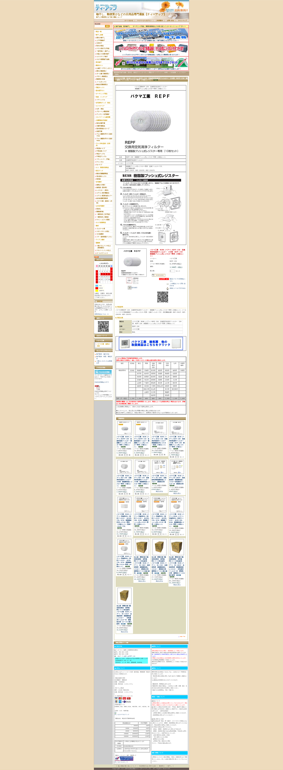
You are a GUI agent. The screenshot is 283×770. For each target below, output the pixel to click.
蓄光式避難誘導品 (102, 173)
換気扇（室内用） (102, 187)
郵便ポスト (99, 65)
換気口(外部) (100, 185)
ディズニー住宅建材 (102, 114)
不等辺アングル (101, 156)
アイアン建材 (100, 239)
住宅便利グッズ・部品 (103, 103)
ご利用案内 (159, 20)
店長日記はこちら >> (102, 314)
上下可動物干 (100, 40)
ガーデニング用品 (101, 93)
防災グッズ (99, 170)
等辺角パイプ (100, 148)
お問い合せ (170, 20)
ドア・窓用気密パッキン (104, 237)
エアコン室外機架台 (102, 193)
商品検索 (97, 24)
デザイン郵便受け (102, 76)
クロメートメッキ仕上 (103, 250)
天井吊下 (99, 43)
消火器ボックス (101, 176)
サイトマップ (182, 20)
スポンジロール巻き (102, 231)
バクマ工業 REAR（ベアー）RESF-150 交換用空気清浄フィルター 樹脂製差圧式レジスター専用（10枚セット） (159, 441)
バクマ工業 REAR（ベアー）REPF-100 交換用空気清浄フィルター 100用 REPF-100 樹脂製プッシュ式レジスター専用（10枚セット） (177, 443)
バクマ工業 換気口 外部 (104, 345)
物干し (169, 766)
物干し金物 (99, 35)
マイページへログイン (144, 20)
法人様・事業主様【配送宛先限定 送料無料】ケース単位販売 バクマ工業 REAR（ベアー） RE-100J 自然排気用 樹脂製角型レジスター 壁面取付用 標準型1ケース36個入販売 (142, 565)
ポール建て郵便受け (102, 73)
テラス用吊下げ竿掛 (102, 48)
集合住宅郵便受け (102, 84)
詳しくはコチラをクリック (122, 714)
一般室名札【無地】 (102, 217)
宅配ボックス (100, 87)
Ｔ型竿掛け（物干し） (103, 51)
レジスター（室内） (102, 190)
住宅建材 (99, 182)
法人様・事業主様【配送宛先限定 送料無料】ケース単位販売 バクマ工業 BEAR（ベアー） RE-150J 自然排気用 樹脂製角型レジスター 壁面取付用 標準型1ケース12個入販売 (159, 565)
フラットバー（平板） (103, 159)
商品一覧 (99, 31)
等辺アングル (100, 154)
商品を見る (159, 491)
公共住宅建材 (100, 206)
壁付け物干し (100, 37)
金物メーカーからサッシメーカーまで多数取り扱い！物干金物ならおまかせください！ (151, 40)
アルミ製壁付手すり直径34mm (104, 135)
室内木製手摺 (100, 123)
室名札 (98, 209)
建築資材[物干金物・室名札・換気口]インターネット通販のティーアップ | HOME (141, 72)
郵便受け (162, 766)
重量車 (98, 243)
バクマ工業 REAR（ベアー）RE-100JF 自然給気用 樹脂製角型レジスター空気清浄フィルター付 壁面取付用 (177, 480)
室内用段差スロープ (102, 128)
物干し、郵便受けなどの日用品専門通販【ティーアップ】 (131, 14)
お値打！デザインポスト (104, 68)
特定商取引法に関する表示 (147, 766)
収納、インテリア (101, 97)
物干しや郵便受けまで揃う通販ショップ (109, 17)
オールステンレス (102, 253)
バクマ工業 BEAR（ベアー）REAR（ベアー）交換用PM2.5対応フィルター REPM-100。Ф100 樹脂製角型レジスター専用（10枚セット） (176, 520)
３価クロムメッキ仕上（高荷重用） (103, 246)
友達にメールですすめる (177, 288)
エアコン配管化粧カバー (104, 195)
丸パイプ (99, 164)
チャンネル (100, 162)
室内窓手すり (100, 90)
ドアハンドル (100, 100)
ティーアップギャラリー (105, 350)
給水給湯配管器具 (102, 198)
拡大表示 (134, 287)
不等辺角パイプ (101, 151)
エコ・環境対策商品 (102, 167)
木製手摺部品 (100, 126)
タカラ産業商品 (101, 222)
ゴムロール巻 (100, 228)
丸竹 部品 (100, 109)
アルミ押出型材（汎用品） (103, 144)
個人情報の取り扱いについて (127, 766)
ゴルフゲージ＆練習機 (103, 117)
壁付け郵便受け (101, 71)
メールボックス (101, 82)
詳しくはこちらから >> (121, 762)
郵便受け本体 (100, 79)
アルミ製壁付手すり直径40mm (104, 139)
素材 (97, 226)
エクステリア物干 (102, 56)
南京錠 (98, 179)
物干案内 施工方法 (102, 354)
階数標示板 (100, 211)
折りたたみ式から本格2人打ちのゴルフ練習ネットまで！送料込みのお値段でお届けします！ (151, 69)
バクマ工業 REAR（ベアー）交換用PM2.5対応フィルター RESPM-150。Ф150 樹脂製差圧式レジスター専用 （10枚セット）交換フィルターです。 (124, 520)
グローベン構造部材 (102, 111)
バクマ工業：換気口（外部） (104, 202)
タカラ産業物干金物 (102, 59)
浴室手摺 (99, 131)
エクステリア (100, 106)
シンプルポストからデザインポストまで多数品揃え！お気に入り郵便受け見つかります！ (151, 54)
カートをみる (128, 20)
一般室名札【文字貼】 (103, 214)
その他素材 (100, 234)
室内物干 (99, 62)
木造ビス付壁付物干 (102, 54)
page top (182, 636)
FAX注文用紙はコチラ (102, 382)
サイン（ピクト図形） (103, 219)
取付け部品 (100, 46)
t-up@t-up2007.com (128, 656)
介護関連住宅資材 (101, 120)
